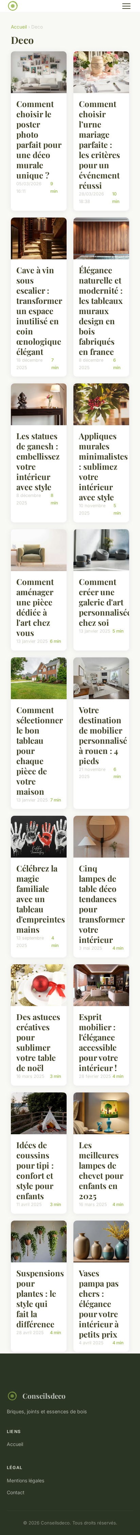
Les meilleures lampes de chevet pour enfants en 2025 (101, 1170)
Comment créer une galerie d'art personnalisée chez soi (105, 602)
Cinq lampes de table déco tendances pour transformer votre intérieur (101, 904)
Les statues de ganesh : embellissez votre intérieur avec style (37, 461)
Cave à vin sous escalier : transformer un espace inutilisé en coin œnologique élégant (39, 310)
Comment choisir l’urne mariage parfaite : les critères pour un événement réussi (99, 144)
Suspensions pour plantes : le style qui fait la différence (40, 1298)
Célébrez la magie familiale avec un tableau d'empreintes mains (40, 899)
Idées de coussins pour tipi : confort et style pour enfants (35, 1170)
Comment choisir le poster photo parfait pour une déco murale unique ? (38, 139)
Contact (15, 1492)
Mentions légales (25, 1480)
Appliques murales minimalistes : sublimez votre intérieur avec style (103, 466)
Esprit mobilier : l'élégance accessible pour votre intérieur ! (98, 1042)
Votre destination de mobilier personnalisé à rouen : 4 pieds (103, 735)
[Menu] (126, 6)
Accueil (19, 27)
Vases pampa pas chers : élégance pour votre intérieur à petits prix (99, 1303)
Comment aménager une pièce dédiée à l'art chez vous (35, 607)
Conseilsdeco (44, 1395)
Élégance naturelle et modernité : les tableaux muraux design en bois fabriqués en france (101, 310)
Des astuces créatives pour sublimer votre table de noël (38, 1042)
